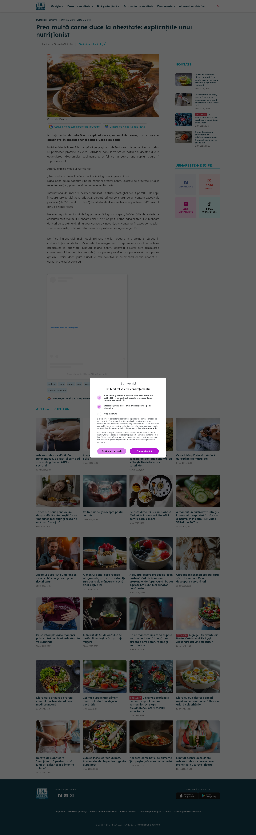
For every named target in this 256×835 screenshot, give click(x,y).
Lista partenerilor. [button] (150, 428)
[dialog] (128, 418)
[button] (128, 414)
